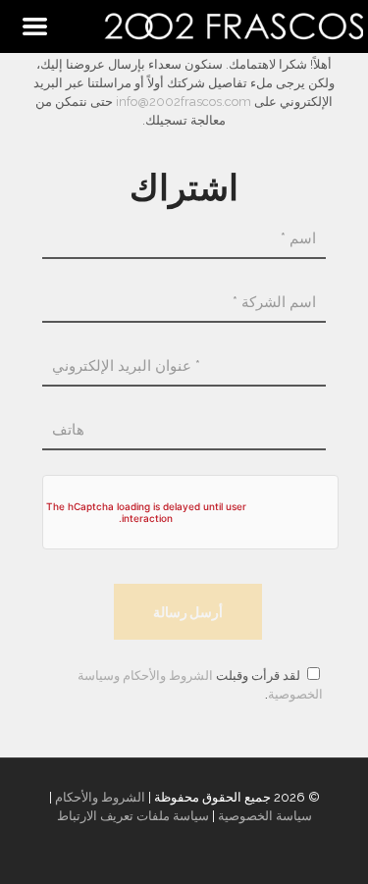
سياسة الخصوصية (265, 815)
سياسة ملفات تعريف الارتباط (133, 815)
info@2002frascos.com (183, 101)
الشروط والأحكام (168, 675)
